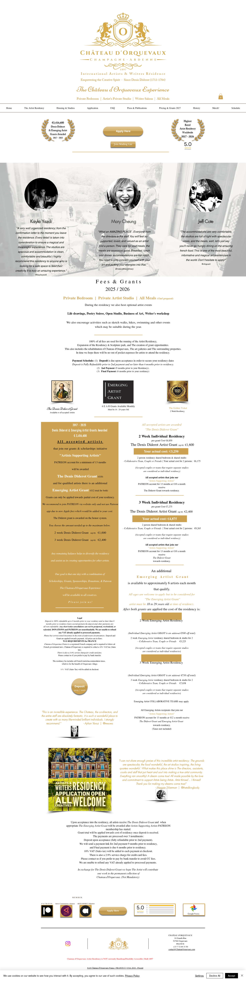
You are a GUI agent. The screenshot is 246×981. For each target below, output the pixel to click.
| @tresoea (106, 723)
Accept (231, 975)
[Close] (242, 975)
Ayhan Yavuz (92, 723)
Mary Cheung (123, 221)
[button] (220, 96)
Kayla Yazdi (41, 221)
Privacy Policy (132, 975)
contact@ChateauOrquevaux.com (182, 949)
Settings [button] (199, 975)
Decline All (214, 975)
